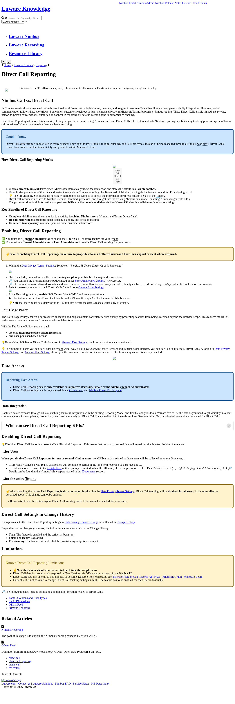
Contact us (24, 683)
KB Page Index (100, 683)
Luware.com (8, 683)
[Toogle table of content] (9, 62)
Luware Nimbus (24, 36)
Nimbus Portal (127, 3)
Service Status (81, 683)
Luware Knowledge (25, 8)
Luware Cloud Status (194, 3)
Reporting (41, 65)
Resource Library (25, 53)
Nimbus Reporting (12, 629)
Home (7, 65)
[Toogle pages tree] (3, 62)
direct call (14, 657)
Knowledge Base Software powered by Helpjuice (117, 695)
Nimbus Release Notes (168, 3)
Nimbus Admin (145, 3)
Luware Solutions (42, 683)
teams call (14, 664)
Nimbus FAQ (63, 683)
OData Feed (8, 645)
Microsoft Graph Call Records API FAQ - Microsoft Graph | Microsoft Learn (158, 576)
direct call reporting (20, 661)
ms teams (14, 667)
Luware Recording (26, 45)
